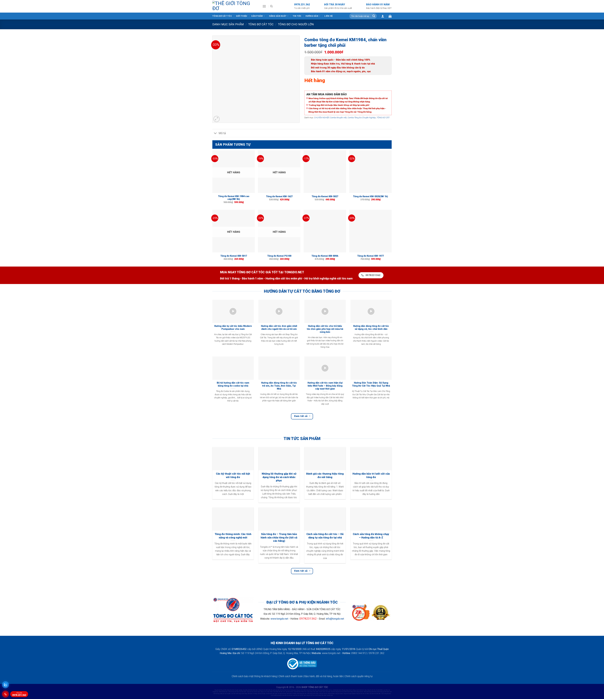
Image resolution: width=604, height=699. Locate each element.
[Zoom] (216, 119)
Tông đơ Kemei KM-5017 (233, 256)
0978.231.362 (19, 694)
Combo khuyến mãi (338, 117)
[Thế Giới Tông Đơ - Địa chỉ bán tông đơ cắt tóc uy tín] (235, 6)
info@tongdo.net (335, 618)
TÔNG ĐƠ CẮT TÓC (261, 24)
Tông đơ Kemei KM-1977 (370, 256)
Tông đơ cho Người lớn (296, 24)
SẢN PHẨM (257, 16)
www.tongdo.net (279, 618)
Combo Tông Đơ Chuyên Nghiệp (362, 117)
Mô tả (222, 133)
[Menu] (264, 6)
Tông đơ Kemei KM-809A (324, 256)
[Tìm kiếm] (271, 6)
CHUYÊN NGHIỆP (321, 117)
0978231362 (308, 618)
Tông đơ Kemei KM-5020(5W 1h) (370, 196)
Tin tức (297, 16)
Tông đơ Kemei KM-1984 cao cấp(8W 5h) (233, 198)
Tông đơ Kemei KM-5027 (325, 196)
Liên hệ (328, 16)
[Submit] (373, 16)
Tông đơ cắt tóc (222, 16)
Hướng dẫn (311, 16)
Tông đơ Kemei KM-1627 (279, 196)
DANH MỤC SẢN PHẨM (228, 24)
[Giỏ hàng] (390, 16)
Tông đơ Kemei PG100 (279, 256)
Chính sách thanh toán (291, 676)
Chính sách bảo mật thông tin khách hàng (254, 676)
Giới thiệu (241, 16)
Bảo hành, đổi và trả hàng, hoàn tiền (323, 676)
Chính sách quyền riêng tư (358, 676)
